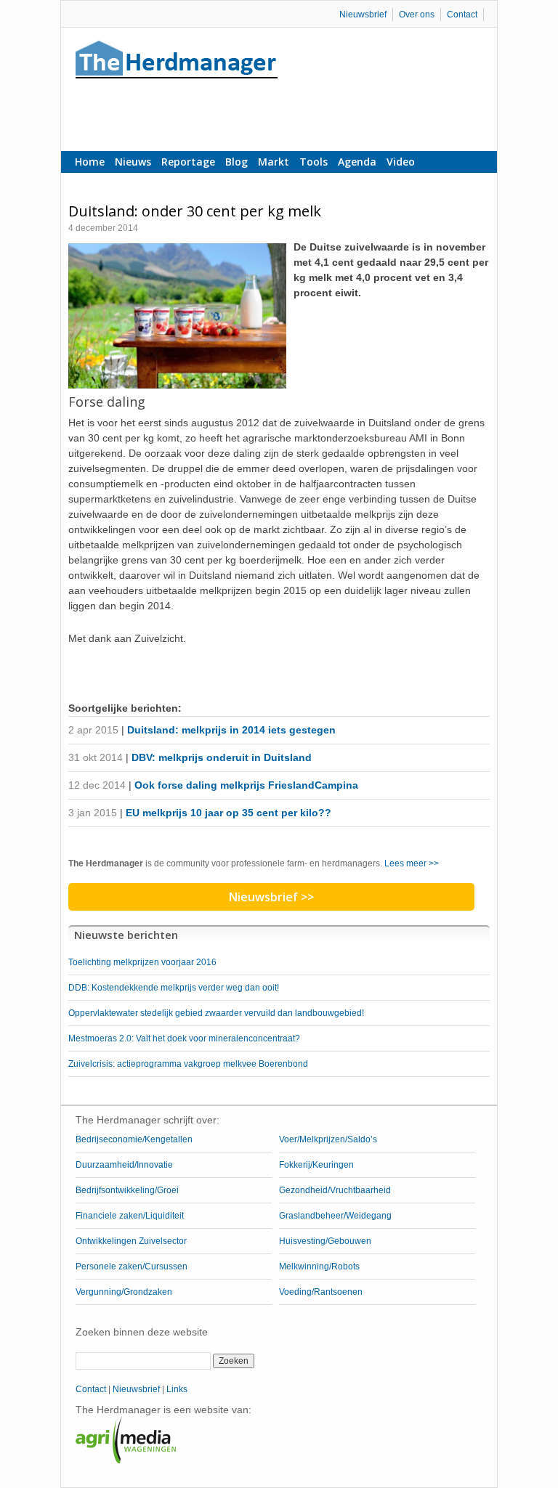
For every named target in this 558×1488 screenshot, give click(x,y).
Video (401, 161)
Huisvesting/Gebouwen (325, 1241)
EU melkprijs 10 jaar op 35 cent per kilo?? (228, 812)
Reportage (188, 161)
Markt (273, 161)
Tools (313, 161)
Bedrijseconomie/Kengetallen (134, 1139)
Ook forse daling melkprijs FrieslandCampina (246, 785)
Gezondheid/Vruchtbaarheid (335, 1190)
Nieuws (133, 161)
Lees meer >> (411, 863)
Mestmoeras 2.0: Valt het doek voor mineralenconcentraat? (184, 1038)
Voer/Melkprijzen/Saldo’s (328, 1139)
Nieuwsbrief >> (271, 897)
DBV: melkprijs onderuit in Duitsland (222, 757)
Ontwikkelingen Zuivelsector (131, 1241)
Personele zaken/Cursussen (131, 1266)
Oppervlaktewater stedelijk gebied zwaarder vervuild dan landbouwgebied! (216, 1013)
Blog (236, 161)
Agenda (357, 161)
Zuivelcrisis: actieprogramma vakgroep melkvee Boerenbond (188, 1064)
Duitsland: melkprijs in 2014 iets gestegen (231, 730)
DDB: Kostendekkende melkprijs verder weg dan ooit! (173, 988)
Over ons (416, 14)
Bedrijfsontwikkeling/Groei (127, 1190)
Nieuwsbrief (363, 14)
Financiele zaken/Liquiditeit (130, 1216)
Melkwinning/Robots (319, 1266)
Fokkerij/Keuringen (316, 1165)
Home (90, 161)
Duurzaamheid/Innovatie (124, 1165)
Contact (462, 14)
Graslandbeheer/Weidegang (335, 1216)
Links (176, 1389)
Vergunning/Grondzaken (124, 1292)
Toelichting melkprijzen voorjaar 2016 (142, 962)
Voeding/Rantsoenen (321, 1292)
